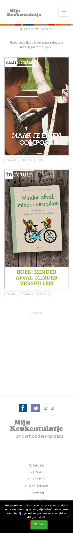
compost (11, 160)
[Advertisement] (36, 351)
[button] (64, 11)
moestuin (27, 160)
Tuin (40, 160)
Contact (38, 493)
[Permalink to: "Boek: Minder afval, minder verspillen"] (37, 218)
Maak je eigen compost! (36, 139)
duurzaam (41, 294)
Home (38, 472)
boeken (11, 294)
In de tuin (38, 479)
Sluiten (39, 524)
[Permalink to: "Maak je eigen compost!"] (37, 106)
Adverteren (38, 500)
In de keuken (38, 486)
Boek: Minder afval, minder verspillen (36, 278)
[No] (68, 517)
